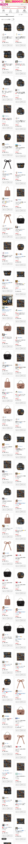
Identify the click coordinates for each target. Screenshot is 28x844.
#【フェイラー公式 (6, 282)
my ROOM (24, 11)
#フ (8, 202)
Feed (3, 11)
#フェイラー (9, 309)
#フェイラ (7, 665)
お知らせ (17, 11)
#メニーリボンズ (5, 310)
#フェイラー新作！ (20, 830)
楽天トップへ (24, 4)
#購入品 (4, 309)
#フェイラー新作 (5, 773)
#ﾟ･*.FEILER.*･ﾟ (19, 639)
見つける (10, 11)
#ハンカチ (6, 827)
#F (21, 230)
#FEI (7, 175)
